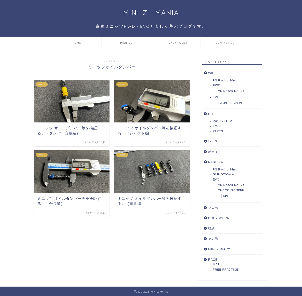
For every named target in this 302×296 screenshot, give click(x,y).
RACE (213, 259)
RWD (216, 85)
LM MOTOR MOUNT (231, 103)
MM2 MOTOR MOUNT (232, 190)
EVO (216, 97)
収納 (211, 228)
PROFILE (126, 42)
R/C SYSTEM (222, 121)
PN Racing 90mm (226, 80)
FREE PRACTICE (225, 269)
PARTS (218, 131)
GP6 (226, 195)
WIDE (212, 73)
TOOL (217, 126)
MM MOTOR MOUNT (231, 91)
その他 (213, 238)
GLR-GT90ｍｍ (224, 174)
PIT (210, 113)
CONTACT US (225, 42)
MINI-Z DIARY (219, 249)
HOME (77, 42)
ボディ (213, 151)
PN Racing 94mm (226, 169)
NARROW (216, 162)
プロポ (213, 207)
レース (213, 141)
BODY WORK (218, 218)
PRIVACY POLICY (176, 42)
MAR (216, 264)
